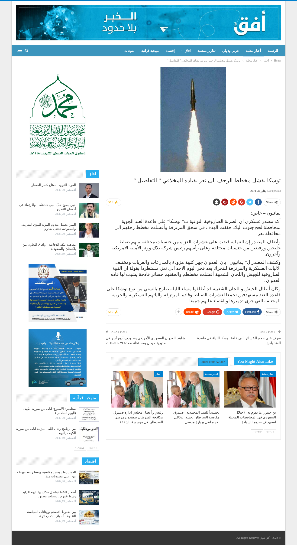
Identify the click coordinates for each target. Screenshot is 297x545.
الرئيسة (273, 50)
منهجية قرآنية (150, 50)
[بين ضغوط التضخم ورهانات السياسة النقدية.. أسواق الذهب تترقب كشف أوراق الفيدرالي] (89, 517)
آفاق (188, 50)
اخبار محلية (267, 373)
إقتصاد (170, 50)
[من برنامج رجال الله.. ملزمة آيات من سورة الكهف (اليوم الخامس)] (89, 434)
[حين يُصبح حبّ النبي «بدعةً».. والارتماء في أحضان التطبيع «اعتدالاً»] (89, 210)
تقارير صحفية (206, 50)
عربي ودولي (230, 50)
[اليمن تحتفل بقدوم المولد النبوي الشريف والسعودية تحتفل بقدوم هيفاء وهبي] (89, 230)
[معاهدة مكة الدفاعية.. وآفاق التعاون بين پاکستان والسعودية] (89, 250)
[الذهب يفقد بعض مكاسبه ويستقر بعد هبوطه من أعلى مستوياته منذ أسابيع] (89, 477)
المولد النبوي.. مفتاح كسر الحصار (54, 185)
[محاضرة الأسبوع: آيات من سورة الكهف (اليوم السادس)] (89, 414)
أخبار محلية (253, 50)
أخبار (158, 373)
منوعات (129, 50)
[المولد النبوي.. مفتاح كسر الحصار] (89, 190)
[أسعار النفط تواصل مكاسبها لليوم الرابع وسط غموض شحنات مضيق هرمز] (89, 497)
